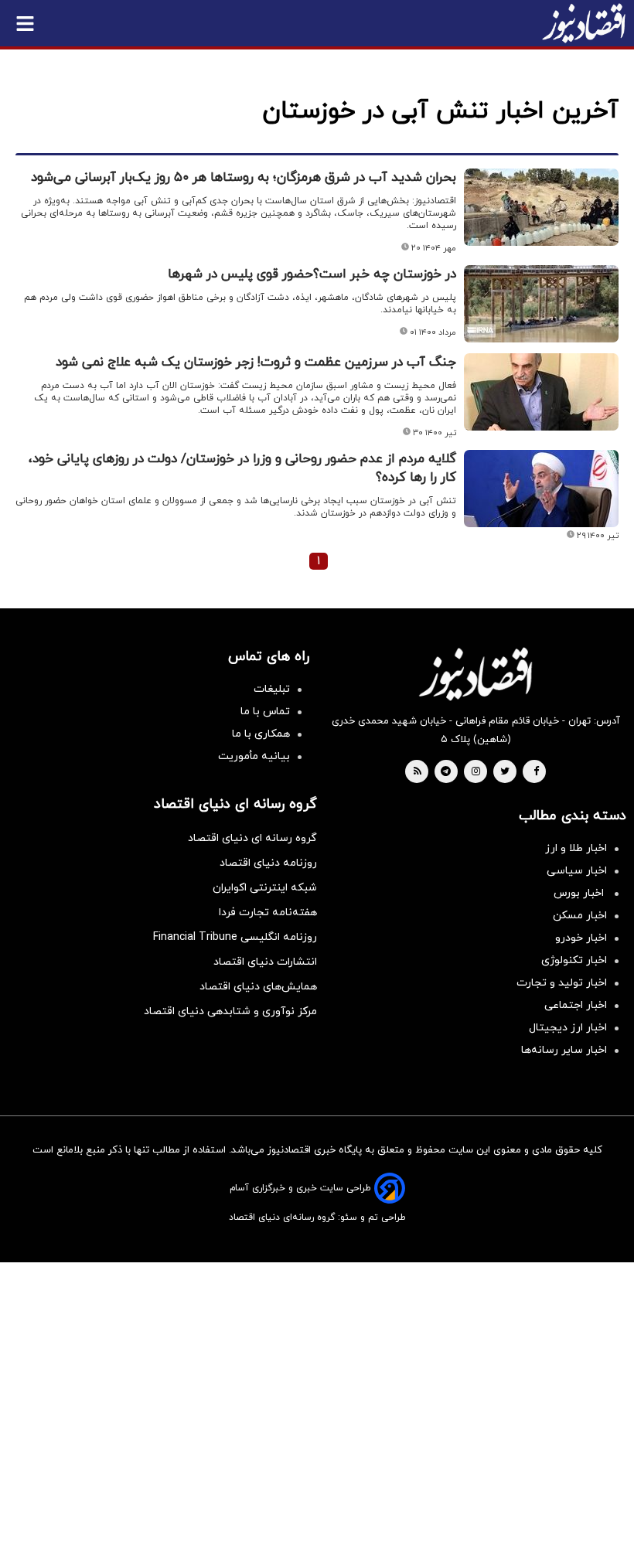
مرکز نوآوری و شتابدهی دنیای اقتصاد (230, 1011)
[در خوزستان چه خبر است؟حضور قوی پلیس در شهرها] (541, 303)
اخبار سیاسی (577, 870)
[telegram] (446, 772)
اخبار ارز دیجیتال (568, 1027)
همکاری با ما (261, 734)
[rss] (417, 772)
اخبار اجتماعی (575, 1005)
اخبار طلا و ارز (576, 848)
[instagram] (476, 772)
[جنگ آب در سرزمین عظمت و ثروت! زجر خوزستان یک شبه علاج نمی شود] (541, 392)
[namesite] (583, 23)
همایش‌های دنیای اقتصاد (258, 986)
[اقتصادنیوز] (475, 674)
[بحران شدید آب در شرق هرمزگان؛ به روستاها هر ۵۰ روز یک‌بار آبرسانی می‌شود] (541, 207)
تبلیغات (272, 689)
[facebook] (536, 772)
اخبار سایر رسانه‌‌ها (564, 1050)
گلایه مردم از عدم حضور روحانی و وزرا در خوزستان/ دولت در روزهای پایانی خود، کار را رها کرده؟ (242, 468)
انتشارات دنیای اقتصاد (265, 962)
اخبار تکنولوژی (574, 960)
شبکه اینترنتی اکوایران (265, 887)
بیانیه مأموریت (254, 756)
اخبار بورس (580, 893)
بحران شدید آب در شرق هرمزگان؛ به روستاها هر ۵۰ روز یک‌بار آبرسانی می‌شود (243, 178)
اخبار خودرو (581, 938)
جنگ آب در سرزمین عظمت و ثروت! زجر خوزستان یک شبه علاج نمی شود (256, 362)
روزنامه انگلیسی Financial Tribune (235, 937)
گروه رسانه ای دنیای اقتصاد (252, 838)
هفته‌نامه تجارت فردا (268, 912)
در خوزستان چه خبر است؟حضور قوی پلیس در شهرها (312, 274)
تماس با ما (265, 711)
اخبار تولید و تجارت (561, 983)
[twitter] (505, 772)
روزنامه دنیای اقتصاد (268, 863)
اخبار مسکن (580, 915)
